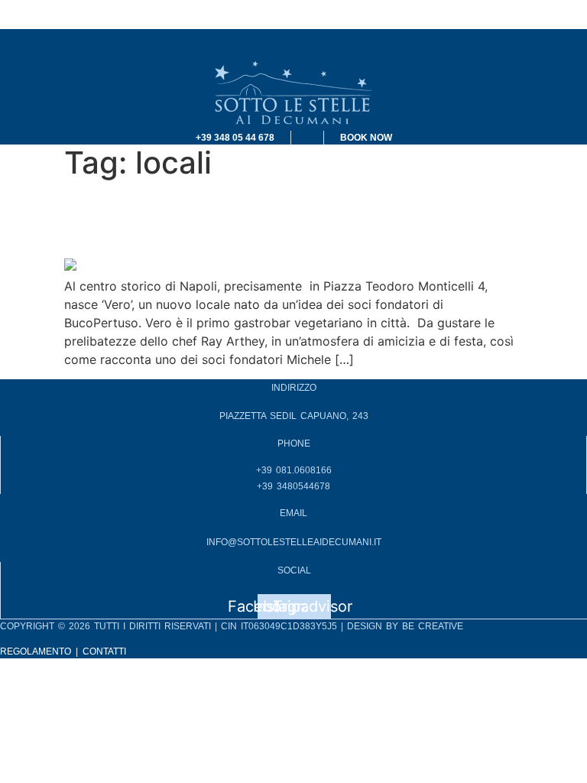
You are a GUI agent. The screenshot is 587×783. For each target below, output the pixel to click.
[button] (293, 43)
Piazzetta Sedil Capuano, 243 (293, 416)
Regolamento (35, 651)
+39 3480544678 (293, 486)
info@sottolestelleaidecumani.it (293, 542)
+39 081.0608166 (294, 470)
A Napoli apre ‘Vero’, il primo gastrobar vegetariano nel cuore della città (282, 216)
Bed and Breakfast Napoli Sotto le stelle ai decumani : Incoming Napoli (205, 9)
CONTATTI (104, 651)
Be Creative (432, 626)
